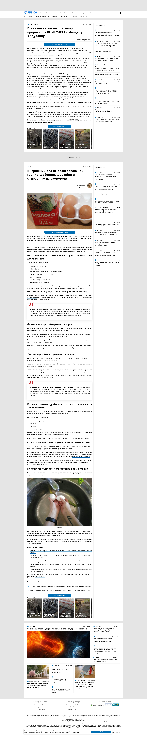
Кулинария (99, 30)
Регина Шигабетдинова (84, 39)
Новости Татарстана (34, 681)
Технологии (100, 79)
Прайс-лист (41, 709)
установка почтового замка (102, 217)
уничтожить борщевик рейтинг (102, 193)
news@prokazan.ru (72, 707)
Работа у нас (72, 709)
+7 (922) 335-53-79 (72, 704)
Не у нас (99, 56)
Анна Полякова (81, 185)
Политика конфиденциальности (113, 732)
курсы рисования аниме (101, 74)
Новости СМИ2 (31, 128)
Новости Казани (34, 24)
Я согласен (101, 731)
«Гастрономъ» (32, 297)
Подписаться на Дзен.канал (59, 44)
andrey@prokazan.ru (41, 707)
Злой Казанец (40, 577)
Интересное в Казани (102, 41)
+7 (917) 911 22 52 (40, 704)
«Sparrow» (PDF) (75, 727)
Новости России (81, 680)
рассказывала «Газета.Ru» (81, 456)
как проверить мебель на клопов (103, 51)
